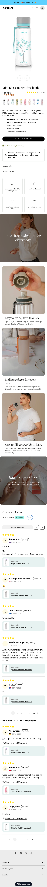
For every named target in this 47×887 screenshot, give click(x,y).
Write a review (17, 527)
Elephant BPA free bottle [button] (20, 563)
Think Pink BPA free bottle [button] (21, 791)
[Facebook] (15, 853)
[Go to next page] (38, 713)
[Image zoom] (23, 42)
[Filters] (36, 527)
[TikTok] (31, 853)
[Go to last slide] (20, 78)
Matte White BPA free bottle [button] (21, 595)
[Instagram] (26, 853)
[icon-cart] (37, 8)
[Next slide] (27, 78)
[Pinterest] (21, 853)
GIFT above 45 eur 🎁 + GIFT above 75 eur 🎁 (23, 2)
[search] (32, 8)
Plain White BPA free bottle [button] (21, 828)
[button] (32, 92)
